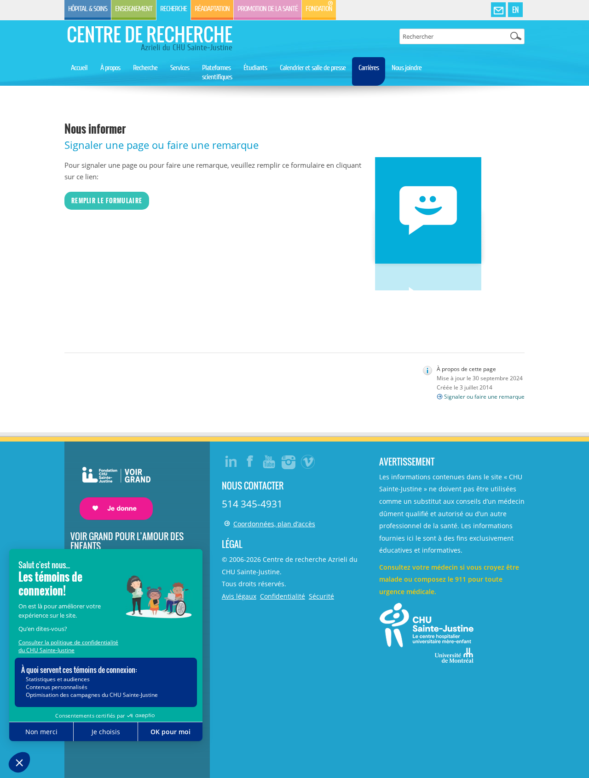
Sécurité (321, 596)
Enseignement (133, 8)
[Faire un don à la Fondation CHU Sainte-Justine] (111, 485)
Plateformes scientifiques (217, 72)
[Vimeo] (308, 461)
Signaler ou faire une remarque (484, 397)
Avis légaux (239, 596)
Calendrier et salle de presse (313, 67)
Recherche (173, 8)
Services (179, 67)
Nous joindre (407, 67)
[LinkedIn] (231, 461)
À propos (110, 67)
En (515, 10)
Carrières (368, 67)
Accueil (79, 67)
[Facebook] (250, 461)
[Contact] (498, 10)
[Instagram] (289, 461)
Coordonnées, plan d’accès (274, 523)
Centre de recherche (149, 34)
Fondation (319, 8)
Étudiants (255, 67)
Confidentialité (282, 596)
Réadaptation (212, 8)
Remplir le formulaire (106, 200)
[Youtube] (269, 461)
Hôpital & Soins (87, 8)
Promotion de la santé (267, 8)
